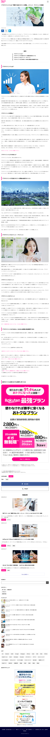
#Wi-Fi (11, 657)
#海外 (25, 663)
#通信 (7, 479)
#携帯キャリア (41, 660)
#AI (2, 653)
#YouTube (22, 657)
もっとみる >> (25, 574)
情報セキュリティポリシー (20, 729)
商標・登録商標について (30, 729)
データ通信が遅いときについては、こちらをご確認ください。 (15, 324)
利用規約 (24, 730)
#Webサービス (4, 657)
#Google (16, 653)
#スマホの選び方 (5, 660)
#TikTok (45, 653)
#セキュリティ (12, 660)
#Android (7, 653)
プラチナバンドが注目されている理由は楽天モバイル (25, 55)
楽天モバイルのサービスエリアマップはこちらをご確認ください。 (16, 351)
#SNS (41, 653)
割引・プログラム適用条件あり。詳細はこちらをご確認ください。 (16, 370)
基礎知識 (10, 476)
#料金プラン (4, 663)
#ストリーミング (41, 657)
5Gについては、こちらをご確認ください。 (11, 150)
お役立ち (4, 591)
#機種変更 (16, 663)
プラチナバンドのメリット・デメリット (22, 57)
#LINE (33, 653)
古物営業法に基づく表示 (39, 729)
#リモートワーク (28, 660)
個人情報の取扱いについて (10, 729)
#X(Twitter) (16, 657)
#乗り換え (35, 660)
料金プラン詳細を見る (25, 459)
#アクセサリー (28, 657)
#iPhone (8, 545)
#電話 (38, 663)
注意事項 (46, 729)
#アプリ (8, 519)
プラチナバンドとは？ (18, 53)
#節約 (29, 663)
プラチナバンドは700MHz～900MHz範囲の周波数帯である (26, 59)
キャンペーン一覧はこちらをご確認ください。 (11, 358)
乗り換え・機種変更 (6, 589)
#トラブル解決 (20, 660)
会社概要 (3, 729)
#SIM (37, 653)
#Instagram (23, 653)
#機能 (14, 545)
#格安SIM (10, 663)
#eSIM (12, 653)
